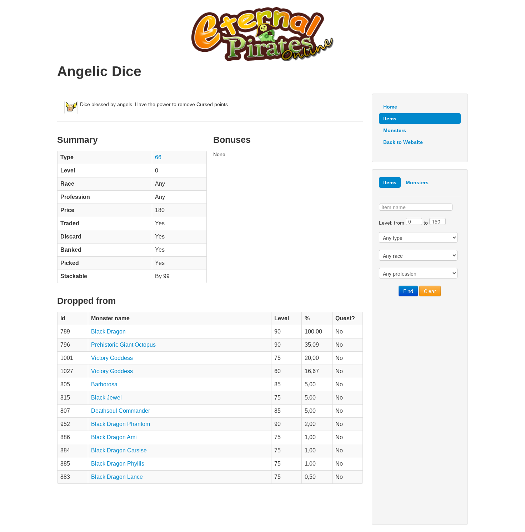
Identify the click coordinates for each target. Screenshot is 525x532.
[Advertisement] (420, 410)
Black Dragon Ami (114, 437)
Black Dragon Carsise (119, 450)
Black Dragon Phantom (120, 424)
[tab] (390, 182)
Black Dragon (108, 331)
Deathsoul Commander (120, 411)
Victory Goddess (112, 358)
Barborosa (104, 384)
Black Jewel (106, 398)
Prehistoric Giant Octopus (123, 345)
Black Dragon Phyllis (117, 464)
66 (158, 157)
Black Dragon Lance (117, 477)
